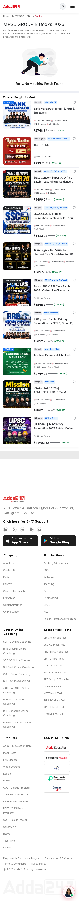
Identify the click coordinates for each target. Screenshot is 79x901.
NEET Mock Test (53, 693)
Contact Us (9, 570)
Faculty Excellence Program (60, 619)
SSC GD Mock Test (54, 644)
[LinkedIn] (5, 529)
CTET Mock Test (53, 665)
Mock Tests (9, 753)
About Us (8, 563)
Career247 (9, 827)
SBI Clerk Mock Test (55, 637)
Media (6, 577)
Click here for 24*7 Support (25, 521)
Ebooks (7, 773)
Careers (7, 584)
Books (6, 780)
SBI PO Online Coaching (17, 641)
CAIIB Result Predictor (16, 801)
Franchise (9, 598)
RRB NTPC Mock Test (56, 651)
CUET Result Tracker (15, 820)
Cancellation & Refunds (58, 858)
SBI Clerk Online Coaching (18, 667)
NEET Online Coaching (16, 681)
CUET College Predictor (16, 787)
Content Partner (12, 605)
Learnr (7, 847)
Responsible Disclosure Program (22, 858)
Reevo (6, 833)
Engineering (51, 598)
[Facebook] (31, 529)
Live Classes (10, 760)
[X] (14, 529)
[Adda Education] (57, 748)
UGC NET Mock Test (55, 714)
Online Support (11, 611)
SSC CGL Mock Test (55, 672)
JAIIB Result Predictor (15, 794)
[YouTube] (39, 529)
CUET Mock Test (53, 686)
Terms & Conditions (14, 863)
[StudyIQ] (57, 768)
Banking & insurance (56, 563)
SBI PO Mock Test (54, 658)
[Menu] (72, 6)
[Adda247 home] (11, 6)
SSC (46, 570)
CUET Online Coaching (16, 674)
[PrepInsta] (57, 778)
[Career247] (57, 789)
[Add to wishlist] (74, 103)
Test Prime (9, 840)
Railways (49, 577)
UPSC (47, 605)
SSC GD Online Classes (16, 660)
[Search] (63, 6)
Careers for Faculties (15, 591)
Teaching (49, 584)
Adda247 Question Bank (17, 746)
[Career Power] (57, 758)
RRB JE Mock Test (54, 707)
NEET (47, 611)
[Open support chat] (69, 892)
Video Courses (11, 766)
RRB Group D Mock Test (57, 679)
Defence (48, 591)
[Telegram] (22, 529)
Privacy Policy (38, 863)
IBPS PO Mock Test (54, 700)
